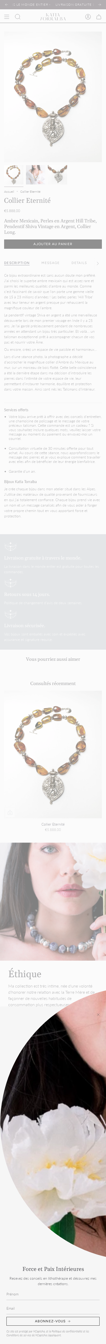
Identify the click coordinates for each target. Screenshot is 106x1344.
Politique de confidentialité (67, 1331)
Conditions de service (18, 1335)
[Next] (99, 4)
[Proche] (98, 1014)
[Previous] (6, 4)
